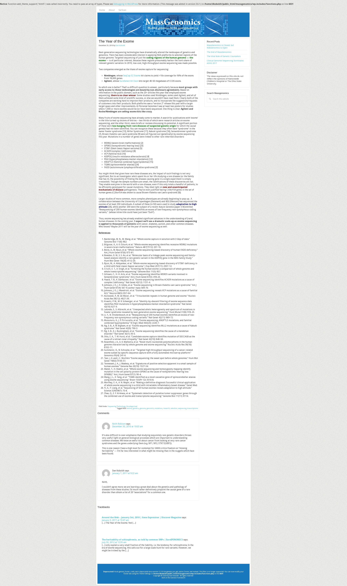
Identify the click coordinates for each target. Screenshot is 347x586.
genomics (150, 408)
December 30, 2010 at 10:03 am (127, 426)
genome (143, 408)
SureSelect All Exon (129, 81)
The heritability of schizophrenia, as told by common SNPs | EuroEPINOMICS (142, 539)
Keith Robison (119, 424)
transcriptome (192, 408)
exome (129, 408)
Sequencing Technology (117, 406)
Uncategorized (131, 406)
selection (174, 408)
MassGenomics (173, 25)
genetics (136, 408)
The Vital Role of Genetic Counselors (224, 56)
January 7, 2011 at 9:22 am (125, 473)
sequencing (182, 408)
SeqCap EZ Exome (132, 75)
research (166, 408)
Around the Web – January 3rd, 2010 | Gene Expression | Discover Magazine (141, 517)
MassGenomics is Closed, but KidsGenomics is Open (220, 46)
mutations (158, 408)
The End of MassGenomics (219, 52)
